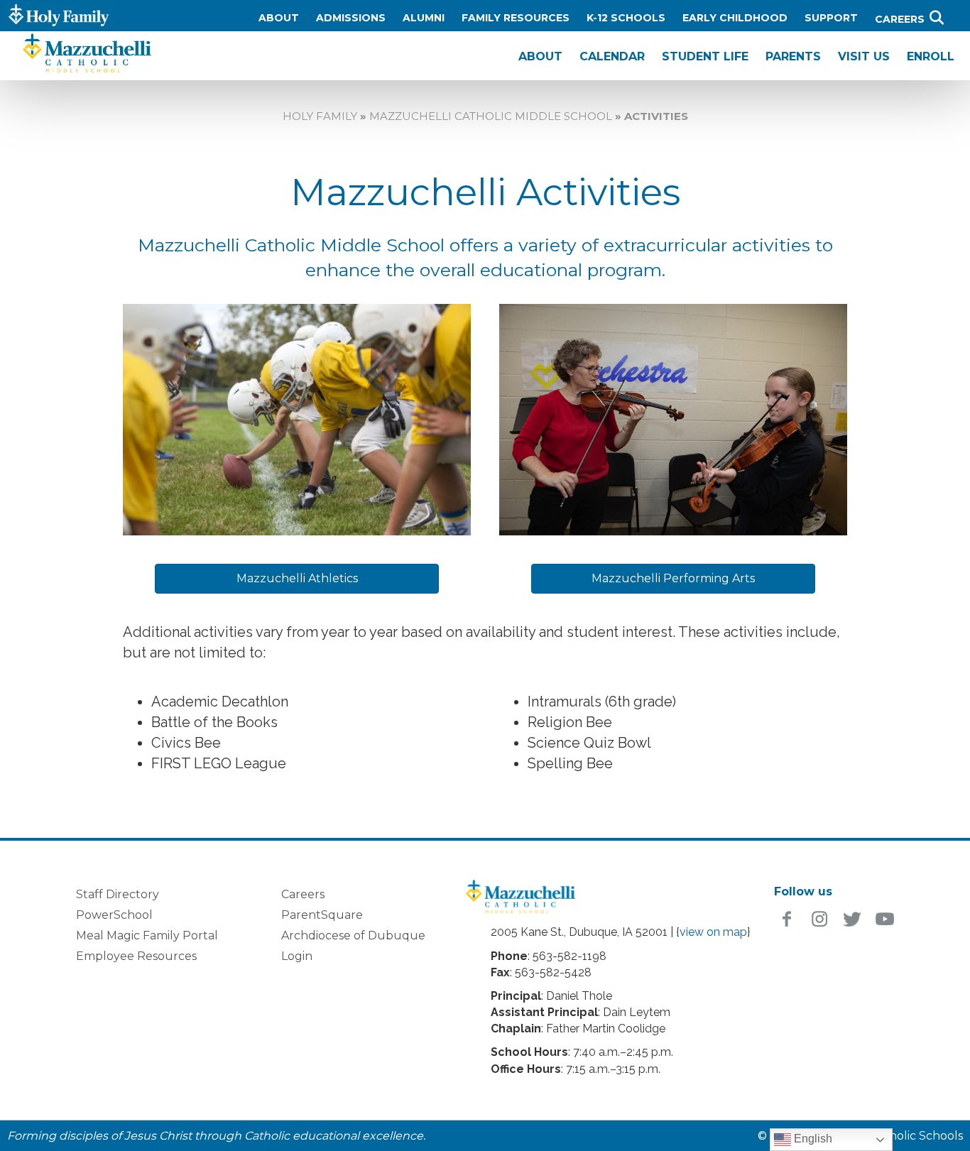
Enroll (930, 56)
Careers (901, 19)
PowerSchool (114, 915)
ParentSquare (322, 915)
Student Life (705, 56)
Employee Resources (136, 956)
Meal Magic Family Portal (147, 935)
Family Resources (516, 17)
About (278, 17)
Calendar (612, 56)
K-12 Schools (626, 17)
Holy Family (320, 116)
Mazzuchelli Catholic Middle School (490, 116)
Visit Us (864, 56)
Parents (793, 56)
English (811, 1139)
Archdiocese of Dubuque (353, 935)
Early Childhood (735, 17)
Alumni (424, 17)
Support (831, 17)
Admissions (351, 17)
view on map (713, 932)
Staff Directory (117, 894)
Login (296, 956)
